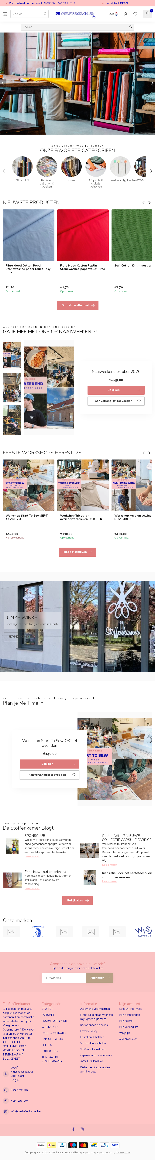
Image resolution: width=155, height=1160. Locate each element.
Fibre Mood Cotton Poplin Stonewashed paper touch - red (82, 267)
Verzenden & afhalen (93, 1043)
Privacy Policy (88, 1031)
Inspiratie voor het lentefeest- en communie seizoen (127, 875)
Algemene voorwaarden (95, 1008)
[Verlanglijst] (135, 14)
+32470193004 (19, 1089)
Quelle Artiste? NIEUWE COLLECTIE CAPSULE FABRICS (127, 837)
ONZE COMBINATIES (54, 1032)
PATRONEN (48, 1014)
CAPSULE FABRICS (53, 1039)
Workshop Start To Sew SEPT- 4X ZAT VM (27, 517)
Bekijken (114, 389)
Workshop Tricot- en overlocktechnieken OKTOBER (81, 517)
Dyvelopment (123, 1152)
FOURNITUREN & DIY (54, 1020)
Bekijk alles (75, 900)
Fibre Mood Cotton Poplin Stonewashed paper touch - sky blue (28, 269)
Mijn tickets (126, 1020)
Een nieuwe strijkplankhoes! (46, 871)
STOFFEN (47, 1008)
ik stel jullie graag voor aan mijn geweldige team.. (96, 1017)
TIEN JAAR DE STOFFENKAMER (52, 1059)
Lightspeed (84, 1152)
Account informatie (130, 1008)
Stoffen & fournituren (92, 1049)
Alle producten (128, 1039)
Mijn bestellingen (129, 1014)
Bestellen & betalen (92, 1037)
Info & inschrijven (75, 551)
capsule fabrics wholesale (96, 1055)
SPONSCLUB (35, 835)
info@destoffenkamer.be (25, 1111)
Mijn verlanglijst (128, 1026)
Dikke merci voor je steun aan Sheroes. (95, 1069)
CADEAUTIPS (49, 1051)
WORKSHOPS (50, 1026)
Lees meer (32, 856)
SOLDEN (47, 1045)
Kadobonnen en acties (94, 1025)
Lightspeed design (102, 1152)
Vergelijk (124, 1032)
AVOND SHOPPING (91, 1061)
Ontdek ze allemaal (75, 305)
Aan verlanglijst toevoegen (113, 400)
